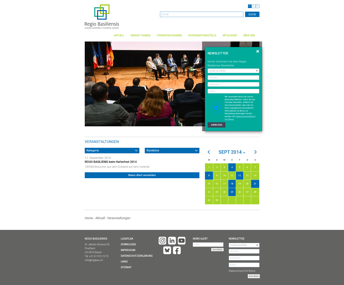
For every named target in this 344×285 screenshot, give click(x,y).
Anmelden (254, 276)
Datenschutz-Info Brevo (242, 270)
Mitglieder (230, 35)
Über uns (249, 35)
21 (255, 183)
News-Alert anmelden (142, 175)
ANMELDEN (216, 125)
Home (89, 218)
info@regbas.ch (94, 260)
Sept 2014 (231, 152)
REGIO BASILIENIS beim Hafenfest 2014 (111, 162)
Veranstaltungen (118, 218)
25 (232, 192)
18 (232, 183)
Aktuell (119, 35)
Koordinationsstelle (202, 35)
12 (239, 175)
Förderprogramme (169, 35)
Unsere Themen (140, 35)
